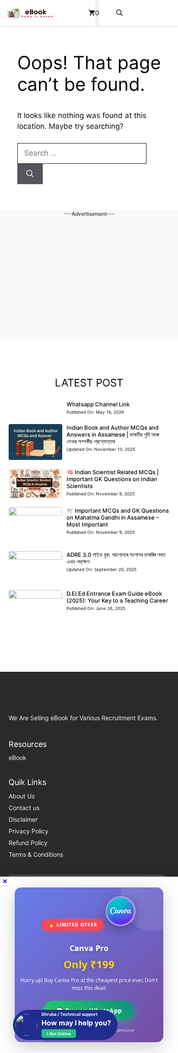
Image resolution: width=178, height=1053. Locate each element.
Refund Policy (28, 842)
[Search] (30, 174)
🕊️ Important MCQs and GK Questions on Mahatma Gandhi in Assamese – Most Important (118, 517)
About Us (22, 796)
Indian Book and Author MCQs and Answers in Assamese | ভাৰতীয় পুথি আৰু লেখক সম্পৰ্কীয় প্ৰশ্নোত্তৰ (113, 434)
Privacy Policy (28, 831)
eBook (17, 757)
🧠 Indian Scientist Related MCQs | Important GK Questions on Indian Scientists (113, 479)
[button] (119, 13)
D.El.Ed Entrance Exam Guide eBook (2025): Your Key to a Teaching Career (117, 597)
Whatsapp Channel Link (98, 404)
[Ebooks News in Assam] (29, 13)
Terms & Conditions (36, 854)
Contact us (24, 807)
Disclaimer (23, 819)
